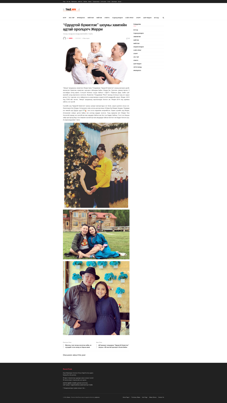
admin (70, 38)
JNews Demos (153, 397)
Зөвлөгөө (137, 36)
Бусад (119, 1)
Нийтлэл (80, 1)
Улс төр (68, 1)
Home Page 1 (126, 397)
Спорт (108, 1)
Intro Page (144, 397)
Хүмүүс (90, 1)
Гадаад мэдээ (96, 1)
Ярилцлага (74, 1)
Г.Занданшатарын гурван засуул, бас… (74, 388)
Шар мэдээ (114, 1)
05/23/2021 (78, 38)
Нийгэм (85, 1)
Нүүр (64, 1)
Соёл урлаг (103, 1)
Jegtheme (97, 397)
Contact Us (161, 397)
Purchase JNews (136, 397)
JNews (68, 397)
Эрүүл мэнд (137, 67)
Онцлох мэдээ (138, 47)
